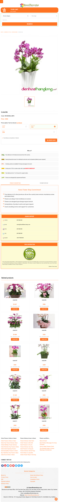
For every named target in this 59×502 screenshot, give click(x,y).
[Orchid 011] (15, 412)
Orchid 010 (15, 330)
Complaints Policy (34, 479)
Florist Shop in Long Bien (26, 452)
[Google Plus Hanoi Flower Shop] (11, 466)
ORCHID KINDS (14, 32)
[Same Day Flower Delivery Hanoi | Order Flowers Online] (29, 4)
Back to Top (56, 499)
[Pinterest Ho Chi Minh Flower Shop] (13, 466)
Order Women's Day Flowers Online (10, 447)
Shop (2, 32)
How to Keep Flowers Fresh (47, 446)
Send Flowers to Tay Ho (26, 444)
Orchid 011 (15, 421)
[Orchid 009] (44, 351)
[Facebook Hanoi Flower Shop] (2, 466)
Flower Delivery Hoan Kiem (27, 441)
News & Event (43, 441)
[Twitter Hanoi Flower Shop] (8, 466)
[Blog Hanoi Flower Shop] (16, 466)
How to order (33, 477)
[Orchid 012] (15, 381)
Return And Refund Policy (36, 475)
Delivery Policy (5, 483)
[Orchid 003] (44, 412)
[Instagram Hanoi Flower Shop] (22, 466)
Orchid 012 (15, 390)
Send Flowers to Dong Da (26, 448)
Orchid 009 (44, 360)
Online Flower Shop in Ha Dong (28, 454)
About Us (3, 475)
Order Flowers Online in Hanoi (8, 441)
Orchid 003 (44, 421)
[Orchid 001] (44, 381)
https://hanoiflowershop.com (32, 495)
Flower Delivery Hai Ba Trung (27, 450)
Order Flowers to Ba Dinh (26, 443)
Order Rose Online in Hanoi (8, 454)
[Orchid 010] (15, 321)
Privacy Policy (4, 477)
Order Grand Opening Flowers (8, 448)
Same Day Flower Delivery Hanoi (9, 443)
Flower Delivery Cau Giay (26, 447)
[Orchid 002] (15, 291)
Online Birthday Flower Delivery (9, 444)
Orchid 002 (15, 300)
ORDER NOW (52, 140)
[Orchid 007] (15, 351)
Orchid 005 (44, 330)
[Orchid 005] (44, 321)
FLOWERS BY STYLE (7, 32)
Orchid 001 (44, 390)
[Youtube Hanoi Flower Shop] (5, 466)
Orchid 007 (15, 360)
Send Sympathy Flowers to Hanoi (9, 450)
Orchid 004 (44, 300)
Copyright (32, 481)
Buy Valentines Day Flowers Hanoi (9, 452)
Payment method (5, 481)
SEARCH (30, 24)
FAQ (2, 479)
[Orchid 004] (44, 291)
